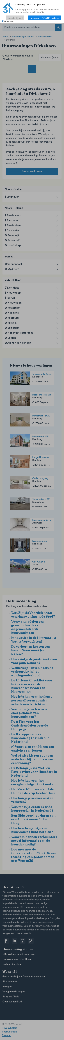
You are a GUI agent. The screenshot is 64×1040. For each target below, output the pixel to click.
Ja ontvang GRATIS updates (44, 18)
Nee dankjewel (15, 18)
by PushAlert (9, 21)
